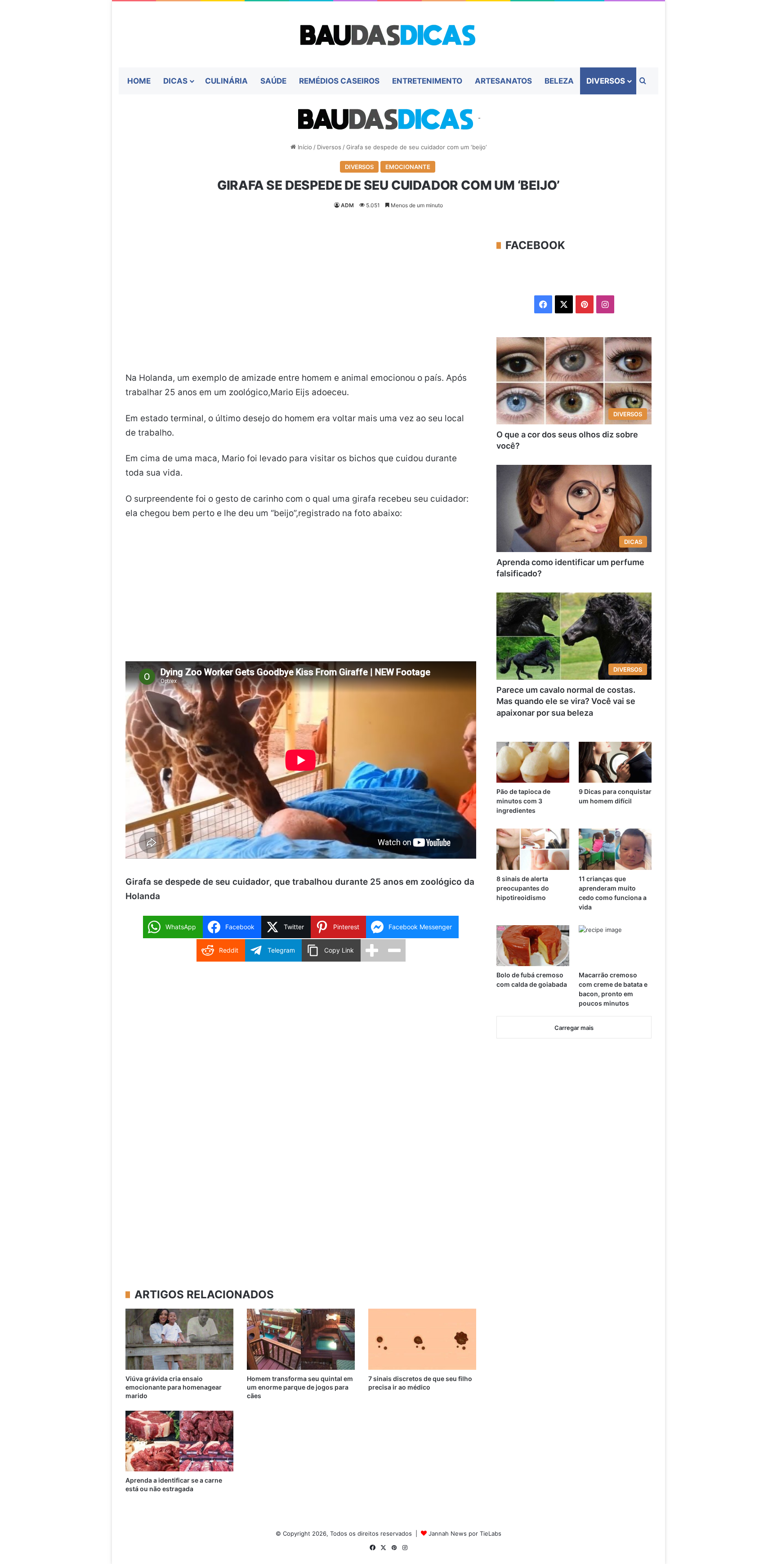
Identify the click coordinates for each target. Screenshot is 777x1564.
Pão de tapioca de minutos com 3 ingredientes (523, 801)
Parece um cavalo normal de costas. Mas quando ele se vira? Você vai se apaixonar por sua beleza (565, 701)
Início (304, 147)
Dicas (175, 80)
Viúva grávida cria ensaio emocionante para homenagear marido (173, 1387)
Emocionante (407, 166)
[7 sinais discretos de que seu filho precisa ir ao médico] (422, 1339)
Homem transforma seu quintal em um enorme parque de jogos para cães (300, 1387)
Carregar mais (574, 1027)
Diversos (605, 80)
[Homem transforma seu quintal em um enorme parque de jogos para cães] (301, 1339)
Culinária (226, 80)
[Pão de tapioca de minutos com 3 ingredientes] (532, 762)
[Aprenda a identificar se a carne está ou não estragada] (179, 1441)
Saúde (273, 80)
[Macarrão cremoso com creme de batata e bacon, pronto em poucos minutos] (615, 945)
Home (139, 80)
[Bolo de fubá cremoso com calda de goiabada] (532, 945)
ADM (347, 205)
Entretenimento (427, 80)
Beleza (559, 80)
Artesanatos (503, 80)
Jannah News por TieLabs (465, 1533)
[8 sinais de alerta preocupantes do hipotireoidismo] (532, 849)
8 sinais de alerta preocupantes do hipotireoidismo (522, 888)
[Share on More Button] (372, 950)
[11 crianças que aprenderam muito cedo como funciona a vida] (615, 849)
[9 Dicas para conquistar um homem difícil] (615, 762)
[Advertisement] (300, 304)
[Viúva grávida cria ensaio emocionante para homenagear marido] (179, 1339)
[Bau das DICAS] (388, 34)
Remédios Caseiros (339, 80)
